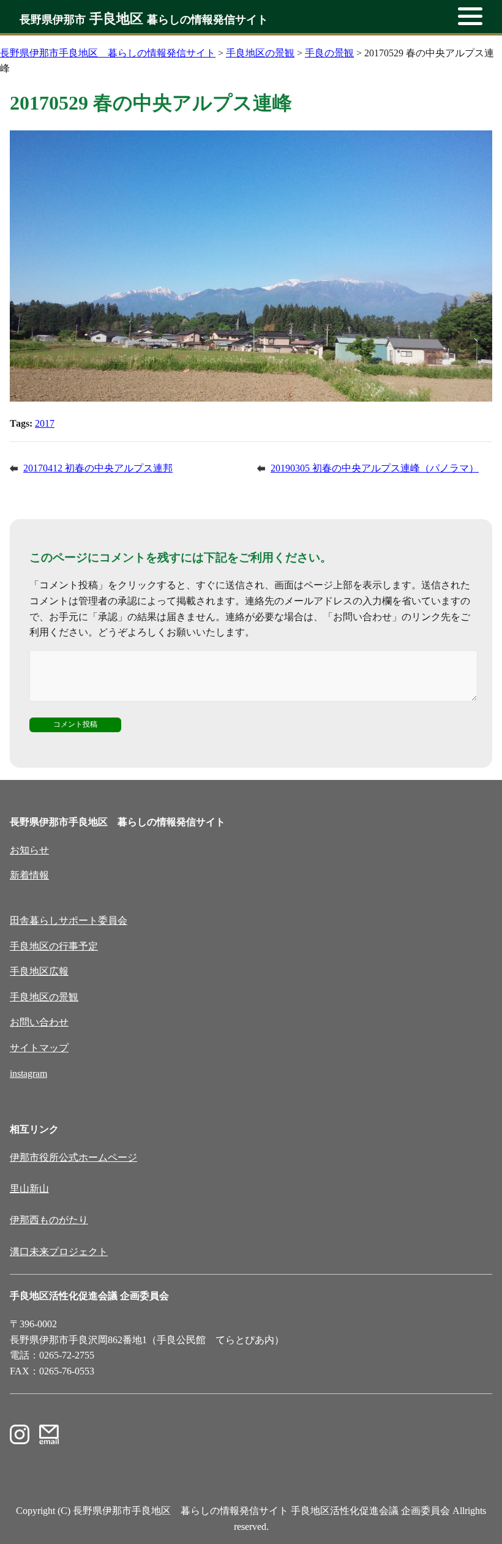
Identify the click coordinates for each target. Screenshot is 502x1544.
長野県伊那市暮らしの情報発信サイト (144, 19)
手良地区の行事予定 (54, 946)
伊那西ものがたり (49, 1220)
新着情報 (29, 875)
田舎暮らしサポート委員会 (68, 920)
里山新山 (29, 1188)
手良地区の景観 (44, 997)
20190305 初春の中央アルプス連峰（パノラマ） (375, 468)
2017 (44, 423)
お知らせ (29, 850)
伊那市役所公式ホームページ (73, 1157)
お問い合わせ (39, 1022)
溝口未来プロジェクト (59, 1251)
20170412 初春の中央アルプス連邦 (98, 468)
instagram (28, 1073)
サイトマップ (39, 1048)
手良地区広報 (39, 971)
